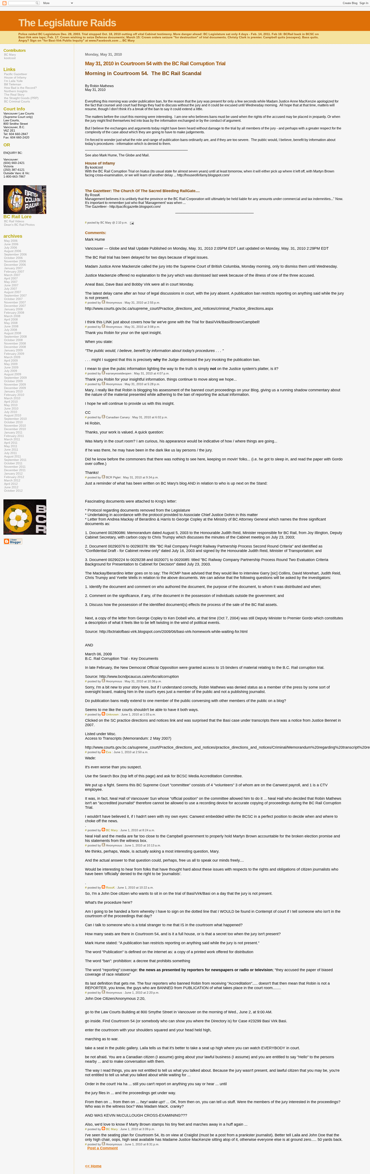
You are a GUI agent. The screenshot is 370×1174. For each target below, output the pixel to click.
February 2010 (14, 394)
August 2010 (12, 415)
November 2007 (15, 302)
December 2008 (15, 347)
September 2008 (15, 336)
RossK (110, 887)
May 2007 (11, 281)
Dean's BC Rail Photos (19, 224)
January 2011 (13, 432)
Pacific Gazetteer (15, 74)
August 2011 (12, 456)
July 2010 (10, 412)
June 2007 (11, 285)
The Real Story (14, 94)
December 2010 (15, 429)
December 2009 (15, 388)
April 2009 (11, 360)
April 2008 (11, 319)
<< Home (93, 1166)
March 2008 (12, 316)
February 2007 (14, 271)
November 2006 (15, 261)
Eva (108, 752)
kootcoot (10, 58)
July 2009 (10, 371)
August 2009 (12, 374)
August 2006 (12, 251)
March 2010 (12, 398)
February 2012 (14, 477)
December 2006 (15, 264)
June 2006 (11, 244)
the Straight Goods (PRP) (21, 98)
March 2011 (12, 439)
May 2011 (10, 446)
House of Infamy (15, 77)
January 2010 (13, 391)
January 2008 (13, 309)
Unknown (112, 714)
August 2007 (12, 292)
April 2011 (11, 442)
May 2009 (11, 364)
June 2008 (11, 326)
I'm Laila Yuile (13, 81)
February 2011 (14, 436)
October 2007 (13, 299)
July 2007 (10, 288)
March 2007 (12, 275)
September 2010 (15, 418)
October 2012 (13, 490)
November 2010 (15, 425)
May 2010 (11, 405)
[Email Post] (131, 222)
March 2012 (12, 480)
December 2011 (15, 470)
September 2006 (15, 254)
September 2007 (15, 295)
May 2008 (11, 323)
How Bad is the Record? (20, 87)
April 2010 (11, 401)
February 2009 (14, 353)
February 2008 (14, 312)
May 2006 (11, 240)
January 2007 (13, 268)
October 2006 (13, 258)
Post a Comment (102, 1148)
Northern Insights (15, 91)
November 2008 (15, 343)
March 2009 (12, 357)
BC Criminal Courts (17, 101)
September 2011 (15, 460)
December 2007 (15, 305)
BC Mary (112, 830)
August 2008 (12, 333)
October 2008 (13, 340)
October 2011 (13, 463)
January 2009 (13, 350)
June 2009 (11, 367)
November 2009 (15, 384)
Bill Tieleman (12, 84)
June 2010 (11, 408)
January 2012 (13, 473)
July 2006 (10, 247)
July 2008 (10, 329)
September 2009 (15, 377)
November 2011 (15, 466)
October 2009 (13, 381)
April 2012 (11, 483)
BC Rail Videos (14, 221)
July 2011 (10, 453)
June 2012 (11, 487)
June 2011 (11, 449)
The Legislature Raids (67, 22)
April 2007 (11, 278)
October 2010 (13, 422)
